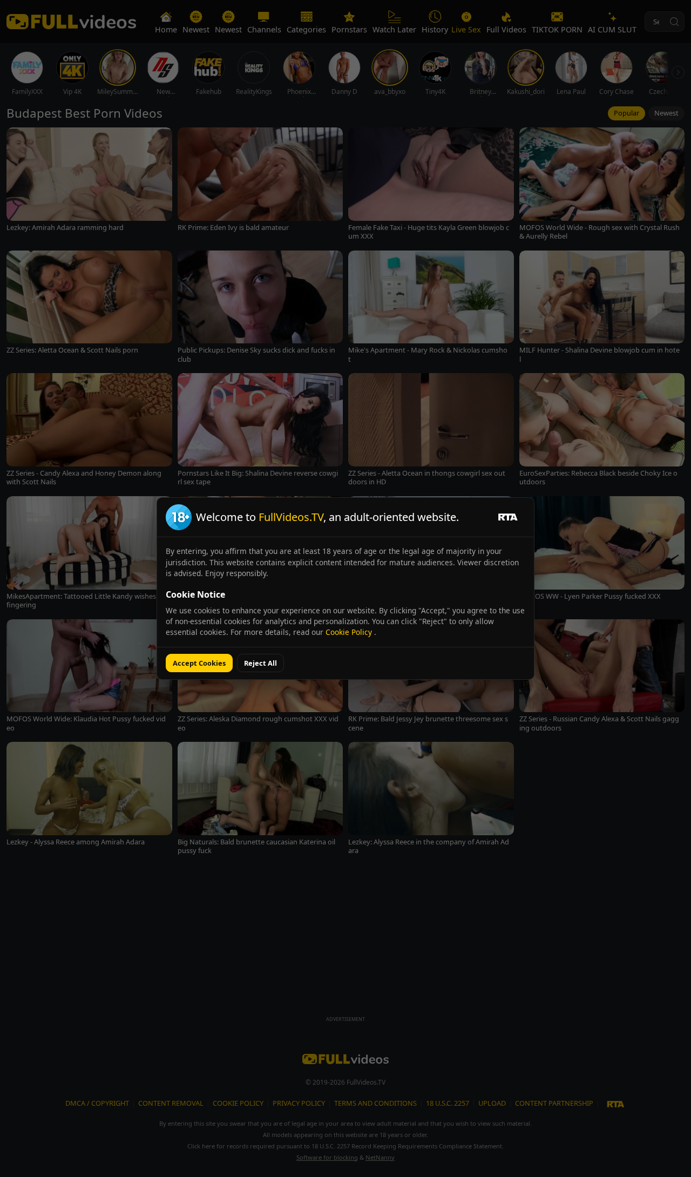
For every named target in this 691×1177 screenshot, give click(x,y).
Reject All (260, 663)
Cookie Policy (350, 632)
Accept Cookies (199, 663)
